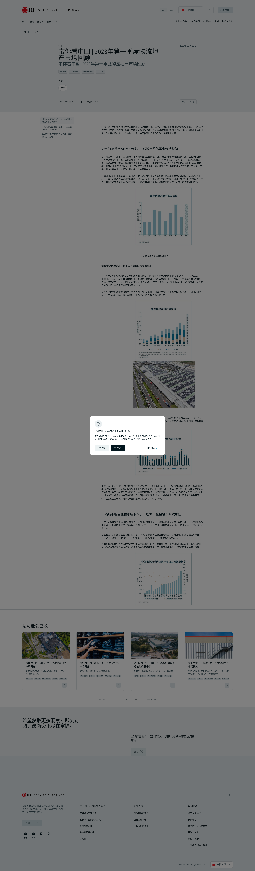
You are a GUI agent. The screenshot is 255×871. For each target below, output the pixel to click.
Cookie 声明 (146, 439)
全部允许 (118, 447)
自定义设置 (151, 447)
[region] (127, 435)
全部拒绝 (101, 447)
